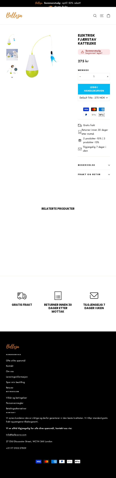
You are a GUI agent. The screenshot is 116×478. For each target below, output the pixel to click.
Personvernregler (14, 403)
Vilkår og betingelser (16, 397)
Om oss (10, 371)
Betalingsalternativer (16, 408)
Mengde (83, 70)
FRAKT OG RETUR (89, 174)
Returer (9, 387)
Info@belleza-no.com (16, 434)
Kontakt (9, 366)
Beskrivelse (86, 165)
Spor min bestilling (15, 382)
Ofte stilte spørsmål (15, 360)
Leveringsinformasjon (17, 376)
